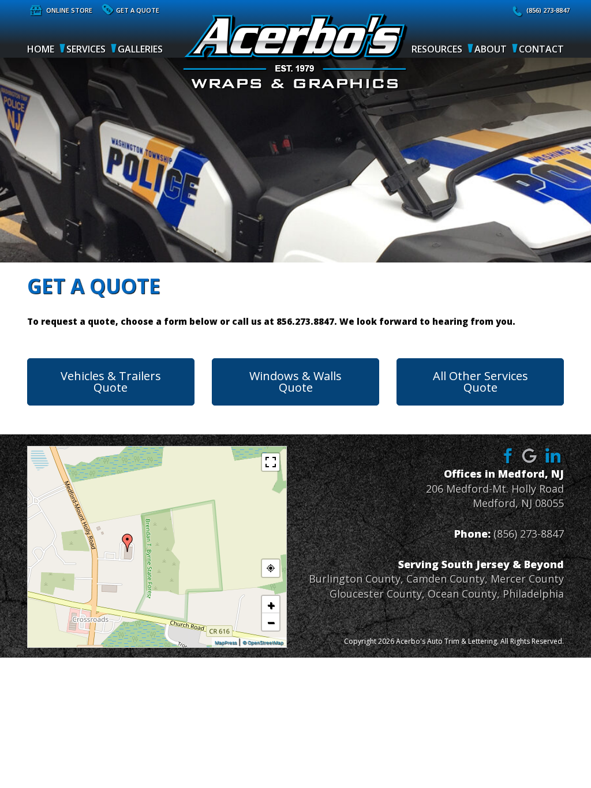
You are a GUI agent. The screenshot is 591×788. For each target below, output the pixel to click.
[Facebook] (506, 455)
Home (40, 49)
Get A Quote (137, 10)
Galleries (140, 49)
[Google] (529, 455)
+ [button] (271, 604)
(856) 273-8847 (548, 10)
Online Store (69, 10)
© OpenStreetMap (262, 643)
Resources (437, 49)
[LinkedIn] (553, 455)
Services (86, 49)
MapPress (226, 643)
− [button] (271, 621)
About (490, 49)
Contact (541, 49)
